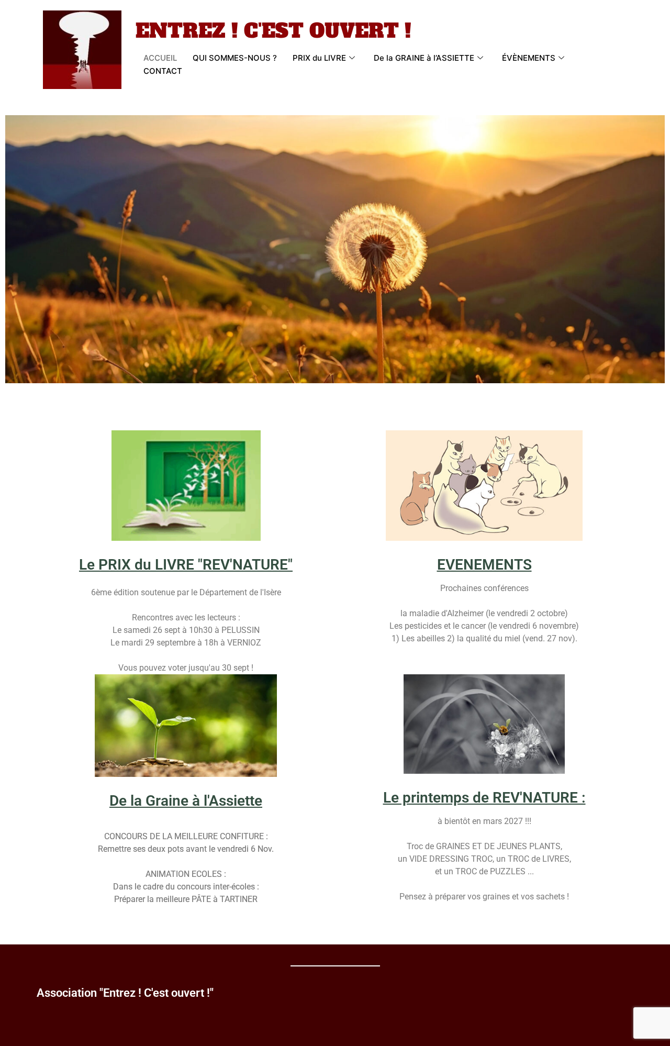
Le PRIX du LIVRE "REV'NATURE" (186, 564)
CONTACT (162, 71)
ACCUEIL (160, 58)
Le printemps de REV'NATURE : (484, 797)
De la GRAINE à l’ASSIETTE (424, 58)
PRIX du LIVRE (319, 58)
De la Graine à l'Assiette (185, 800)
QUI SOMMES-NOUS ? (235, 58)
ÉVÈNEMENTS (528, 58)
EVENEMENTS (484, 564)
